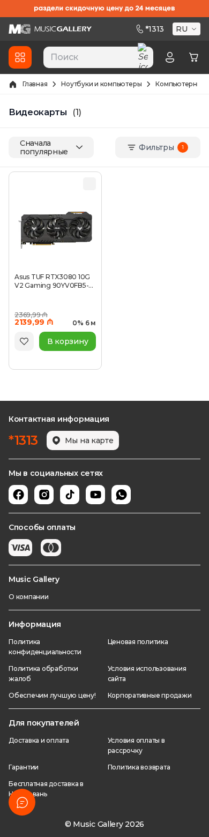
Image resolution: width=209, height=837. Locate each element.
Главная (35, 84)
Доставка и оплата (39, 740)
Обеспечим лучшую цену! (52, 695)
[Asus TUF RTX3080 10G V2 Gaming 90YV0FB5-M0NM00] (55, 230)
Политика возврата (139, 767)
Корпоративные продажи (150, 695)
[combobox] (98, 57)
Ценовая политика (138, 642)
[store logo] (50, 29)
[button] (187, 29)
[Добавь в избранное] (24, 341)
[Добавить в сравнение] (89, 183)
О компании (29, 597)
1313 (154, 29)
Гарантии (24, 767)
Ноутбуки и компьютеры (101, 84)
